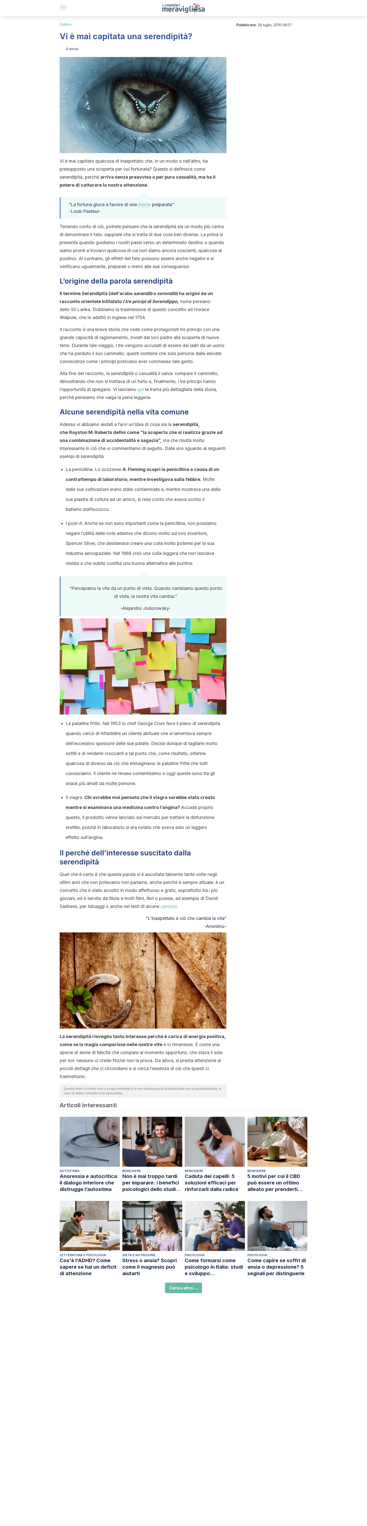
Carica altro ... (183, 1287)
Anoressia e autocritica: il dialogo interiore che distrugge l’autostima (89, 1182)
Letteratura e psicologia (83, 1255)
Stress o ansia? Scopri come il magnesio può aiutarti (149, 1266)
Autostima (69, 1171)
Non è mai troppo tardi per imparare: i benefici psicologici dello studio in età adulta (150, 1182)
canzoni (169, 906)
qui (141, 389)
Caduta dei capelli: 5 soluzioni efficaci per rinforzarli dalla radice (211, 1182)
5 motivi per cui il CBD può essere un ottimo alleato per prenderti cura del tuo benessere (275, 1182)
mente (144, 204)
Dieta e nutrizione (139, 1255)
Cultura (65, 24)
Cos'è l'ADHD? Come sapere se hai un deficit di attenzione (88, 1266)
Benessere (131, 1171)
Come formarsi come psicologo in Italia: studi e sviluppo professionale (214, 1267)
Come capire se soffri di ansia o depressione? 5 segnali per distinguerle (276, 1266)
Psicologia (194, 1255)
